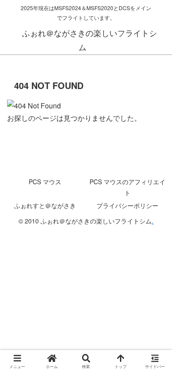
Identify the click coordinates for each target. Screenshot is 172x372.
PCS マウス (45, 181)
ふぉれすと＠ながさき (45, 205)
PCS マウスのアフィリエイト (127, 187)
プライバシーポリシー (127, 205)
